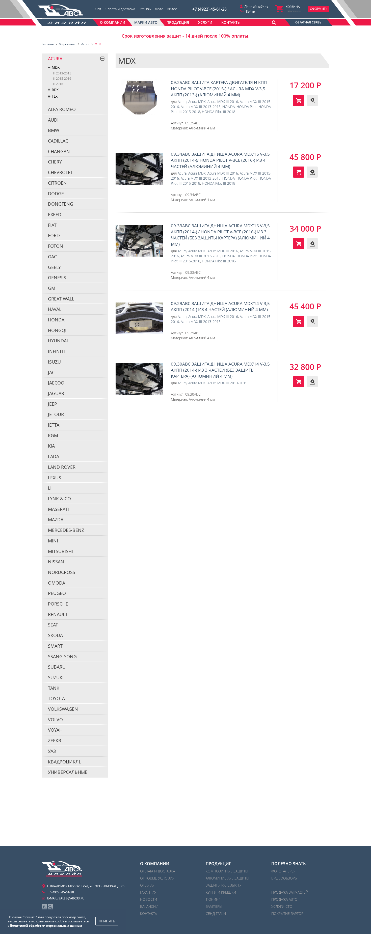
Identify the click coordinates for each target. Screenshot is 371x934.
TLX (55, 96)
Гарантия (148, 892)
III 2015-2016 (62, 78)
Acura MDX (197, 101)
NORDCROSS (61, 572)
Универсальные (67, 772)
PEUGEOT (58, 593)
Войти (250, 11)
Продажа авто (284, 899)
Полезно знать (288, 863)
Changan (59, 151)
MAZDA (55, 519)
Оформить (319, 9)
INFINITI (56, 351)
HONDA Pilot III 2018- (219, 111)
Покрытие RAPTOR (287, 913)
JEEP (52, 404)
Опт (98, 9)
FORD (54, 235)
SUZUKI (56, 677)
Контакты (148, 913)
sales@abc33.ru (72, 898)
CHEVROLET (60, 172)
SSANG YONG (62, 656)
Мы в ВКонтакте (44, 907)
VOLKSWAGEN (63, 709)
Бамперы (214, 906)
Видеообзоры (284, 878)
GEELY (54, 267)
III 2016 (58, 84)
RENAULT (58, 614)
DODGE (56, 193)
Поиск (50, 907)
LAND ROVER (61, 467)
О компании (154, 863)
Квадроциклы (65, 762)
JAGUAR (56, 393)
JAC (51, 372)
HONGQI (57, 330)
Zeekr (54, 740)
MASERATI (58, 509)
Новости (148, 899)
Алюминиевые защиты (227, 878)
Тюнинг (213, 899)
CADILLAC (58, 141)
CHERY (55, 162)
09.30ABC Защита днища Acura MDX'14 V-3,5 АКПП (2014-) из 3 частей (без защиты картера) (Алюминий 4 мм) (139, 379)
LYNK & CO (59, 499)
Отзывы (145, 9)
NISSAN (56, 562)
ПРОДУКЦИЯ (218, 863)
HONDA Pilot (246, 106)
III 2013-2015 (62, 73)
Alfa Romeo (62, 109)
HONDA (56, 320)
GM (51, 288)
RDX (55, 89)
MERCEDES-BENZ (66, 530)
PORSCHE (58, 604)
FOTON (55, 246)
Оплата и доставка (120, 9)
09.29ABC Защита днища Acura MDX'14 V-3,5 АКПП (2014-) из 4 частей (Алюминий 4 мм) (139, 318)
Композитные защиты (227, 871)
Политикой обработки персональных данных (46, 925)
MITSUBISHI (60, 551)
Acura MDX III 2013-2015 (201, 106)
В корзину (298, 100)
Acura (55, 59)
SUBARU (57, 667)
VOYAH (55, 730)
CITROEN (57, 183)
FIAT (52, 225)
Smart (55, 646)
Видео (172, 9)
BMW (53, 130)
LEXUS (54, 478)
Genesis (57, 277)
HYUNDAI (58, 341)
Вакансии (149, 906)
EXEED (54, 214)
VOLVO (55, 720)
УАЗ (52, 751)
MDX (56, 67)
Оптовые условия (157, 878)
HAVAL (54, 309)
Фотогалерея (283, 871)
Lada (53, 456)
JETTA (53, 425)
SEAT (53, 625)
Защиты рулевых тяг (224, 885)
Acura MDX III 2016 (222, 101)
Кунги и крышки (221, 892)
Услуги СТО (281, 906)
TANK (53, 688)
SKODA (55, 635)
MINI (53, 541)
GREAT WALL (61, 299)
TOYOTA (56, 698)
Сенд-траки (216, 913)
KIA (51, 446)
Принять (107, 921)
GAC (52, 257)
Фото (159, 9)
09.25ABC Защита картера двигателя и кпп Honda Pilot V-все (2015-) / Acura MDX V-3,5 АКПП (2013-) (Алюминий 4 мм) (139, 97)
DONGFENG (60, 204)
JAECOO (56, 383)
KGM (53, 435)
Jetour (56, 414)
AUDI (53, 120)
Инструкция (312, 100)
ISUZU (54, 362)
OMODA (56, 583)
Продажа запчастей (289, 892)
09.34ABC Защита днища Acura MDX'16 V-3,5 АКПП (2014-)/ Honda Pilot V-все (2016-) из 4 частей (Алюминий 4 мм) (139, 169)
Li (49, 488)
